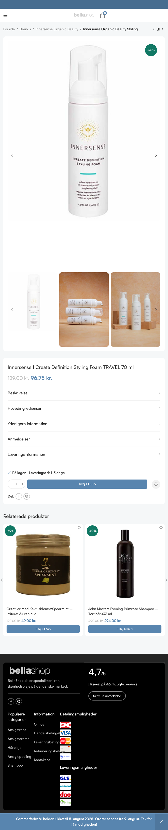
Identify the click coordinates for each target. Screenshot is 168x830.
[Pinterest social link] (26, 496)
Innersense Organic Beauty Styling (110, 29)
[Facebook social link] (19, 496)
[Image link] (29, 671)
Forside (9, 29)
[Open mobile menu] (5, 15)
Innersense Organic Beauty (57, 29)
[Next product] (162, 29)
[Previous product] (154, 29)
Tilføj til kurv (87, 484)
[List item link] (17, 730)
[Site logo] (84, 15)
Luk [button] (161, 822)
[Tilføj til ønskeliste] (156, 484)
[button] (43, 629)
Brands (25, 29)
